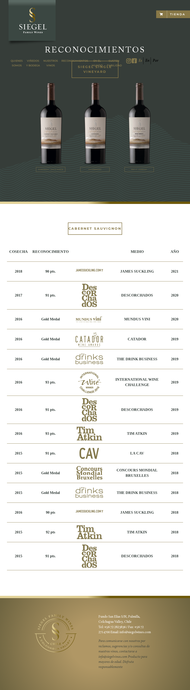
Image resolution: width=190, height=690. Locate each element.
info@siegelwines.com (135, 632)
